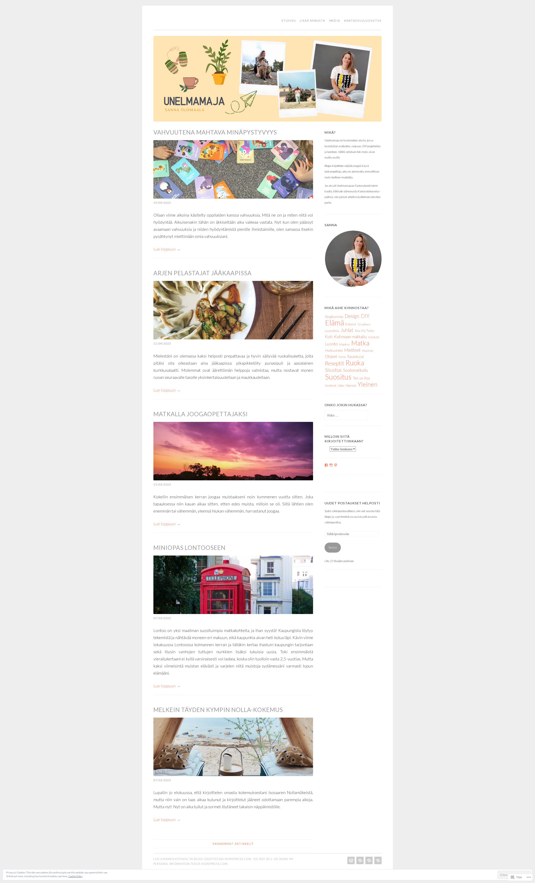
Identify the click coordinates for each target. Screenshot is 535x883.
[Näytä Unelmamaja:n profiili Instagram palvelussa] (331, 465)
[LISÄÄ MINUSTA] (359, 860)
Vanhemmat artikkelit (233, 843)
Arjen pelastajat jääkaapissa (202, 273)
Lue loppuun (167, 248)
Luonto (331, 343)
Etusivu (289, 20)
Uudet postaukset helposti (352, 503)
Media (334, 20)
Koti (328, 336)
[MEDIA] (368, 860)
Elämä (334, 322)
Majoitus (344, 344)
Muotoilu (367, 350)
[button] (353, 259)
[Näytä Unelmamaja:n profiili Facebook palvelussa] (326, 465)
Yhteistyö (351, 385)
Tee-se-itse (361, 378)
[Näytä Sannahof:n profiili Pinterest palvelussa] (335, 465)
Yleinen (367, 384)
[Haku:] (346, 415)
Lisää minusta (312, 20)
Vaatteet (330, 385)
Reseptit (334, 363)
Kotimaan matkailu (350, 336)
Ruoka (354, 362)
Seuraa (333, 547)
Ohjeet (331, 356)
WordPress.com (214, 863)
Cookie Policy (75, 876)
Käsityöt (373, 337)
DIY (365, 315)
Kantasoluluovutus (363, 20)
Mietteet (352, 350)
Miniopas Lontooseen (189, 547)
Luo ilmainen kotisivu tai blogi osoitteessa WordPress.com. (202, 859)
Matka (360, 343)
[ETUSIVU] (350, 860)
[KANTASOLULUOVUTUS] (377, 860)
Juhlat (347, 330)
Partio (342, 357)
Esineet (350, 324)
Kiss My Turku (364, 330)
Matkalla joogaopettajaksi (200, 413)
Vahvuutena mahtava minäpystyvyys (215, 132)
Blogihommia (334, 316)
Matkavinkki (334, 350)
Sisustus (333, 370)
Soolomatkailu (355, 370)
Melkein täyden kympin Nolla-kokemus (218, 709)
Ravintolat (355, 356)
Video (341, 385)
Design (352, 316)
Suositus (338, 376)
